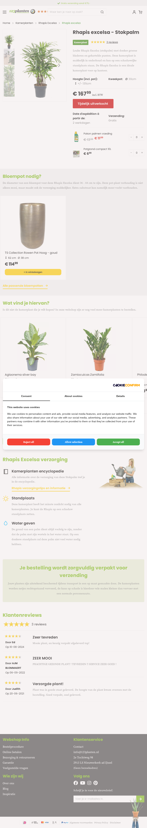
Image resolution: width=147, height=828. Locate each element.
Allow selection (73, 442)
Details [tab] (120, 396)
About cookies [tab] (73, 396)
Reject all (28, 442)
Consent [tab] (26, 396)
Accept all (118, 442)
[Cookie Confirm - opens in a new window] (126, 385)
